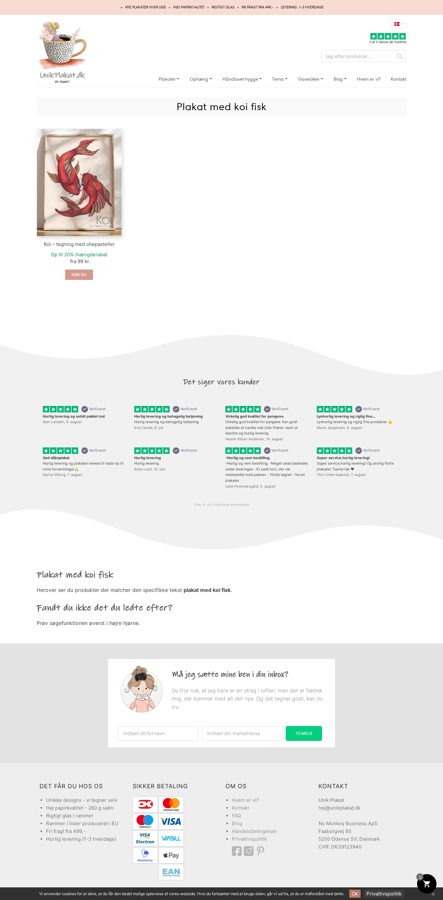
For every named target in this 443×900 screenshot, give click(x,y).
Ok (355, 894)
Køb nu (79, 274)
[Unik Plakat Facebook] (238, 851)
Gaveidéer (309, 79)
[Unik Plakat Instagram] (250, 851)
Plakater (167, 79)
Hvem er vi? (368, 79)
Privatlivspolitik (249, 839)
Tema (278, 79)
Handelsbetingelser (254, 831)
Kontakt (398, 79)
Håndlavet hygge (240, 79)
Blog (338, 79)
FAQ (236, 816)
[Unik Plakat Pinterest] (261, 851)
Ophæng (199, 79)
